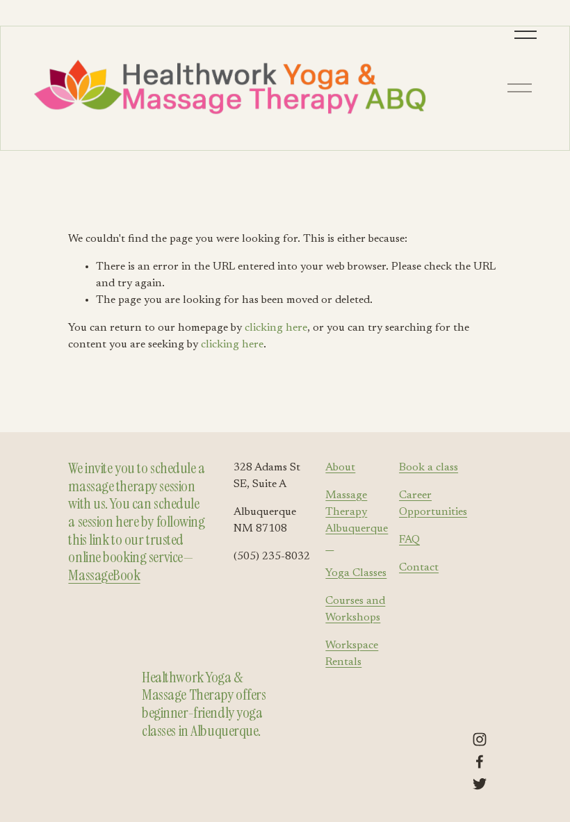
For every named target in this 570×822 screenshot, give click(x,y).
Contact (419, 567)
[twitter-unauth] (480, 784)
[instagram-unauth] (480, 739)
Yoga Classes (355, 573)
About (340, 467)
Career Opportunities (433, 504)
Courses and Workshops (355, 609)
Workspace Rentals (351, 654)
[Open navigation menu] (527, 35)
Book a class (428, 467)
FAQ (409, 539)
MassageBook (104, 575)
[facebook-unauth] (480, 761)
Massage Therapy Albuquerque (356, 520)
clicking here (276, 328)
